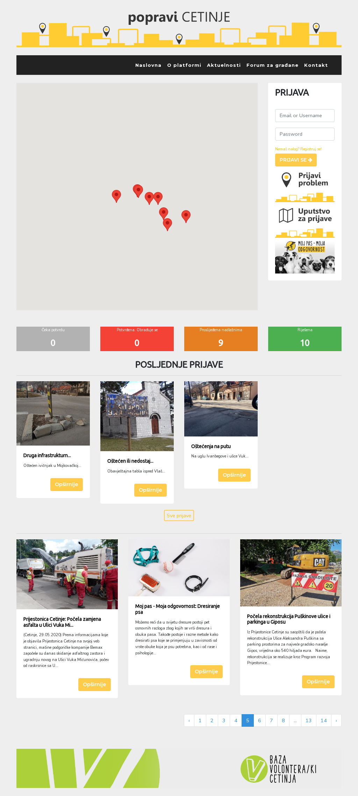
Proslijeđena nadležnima (221, 330)
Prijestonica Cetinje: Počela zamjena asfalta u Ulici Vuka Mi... (62, 622)
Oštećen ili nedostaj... (130, 461)
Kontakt (316, 65)
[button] (116, 196)
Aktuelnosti (224, 65)
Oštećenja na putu (211, 446)
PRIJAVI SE (294, 160)
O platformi (184, 65)
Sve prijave (179, 515)
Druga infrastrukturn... (47, 455)
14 (324, 720)
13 (309, 720)
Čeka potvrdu (53, 330)
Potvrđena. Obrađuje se (137, 330)
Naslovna (148, 65)
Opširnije (66, 484)
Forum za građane (272, 65)
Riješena (305, 330)
